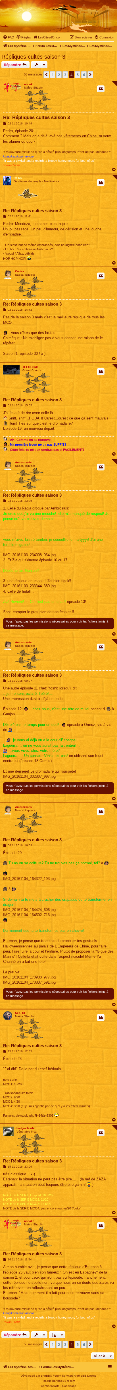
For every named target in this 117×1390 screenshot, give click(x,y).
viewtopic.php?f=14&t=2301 (34, 1115)
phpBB (45, 1375)
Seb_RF (20, 1012)
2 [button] (59, 74)
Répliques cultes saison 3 (33, 57)
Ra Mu (18, 177)
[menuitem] (8, 37)
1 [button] (53, 74)
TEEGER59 (30, 367)
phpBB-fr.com (66, 1380)
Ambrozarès (23, 462)
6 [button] (84, 74)
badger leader (26, 1128)
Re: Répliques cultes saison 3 (36, 117)
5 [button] (78, 74)
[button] (46, 74)
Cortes (19, 271)
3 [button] (65, 74)
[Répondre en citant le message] (101, 88)
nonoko (29, 84)
